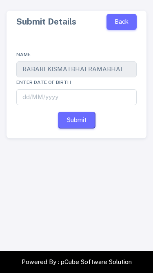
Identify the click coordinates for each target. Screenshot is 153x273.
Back (122, 21)
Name (23, 54)
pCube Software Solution (96, 261)
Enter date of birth (43, 82)
